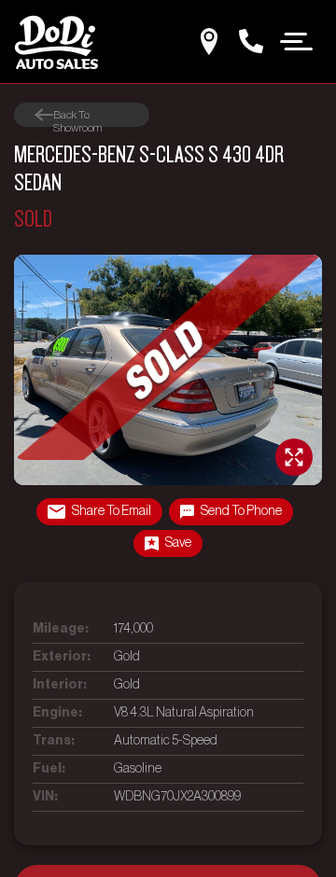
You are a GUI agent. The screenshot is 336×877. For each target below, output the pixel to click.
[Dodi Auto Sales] (56, 41)
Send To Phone (241, 511)
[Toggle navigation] (297, 40)
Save (178, 543)
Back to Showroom (77, 115)
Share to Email (111, 511)
